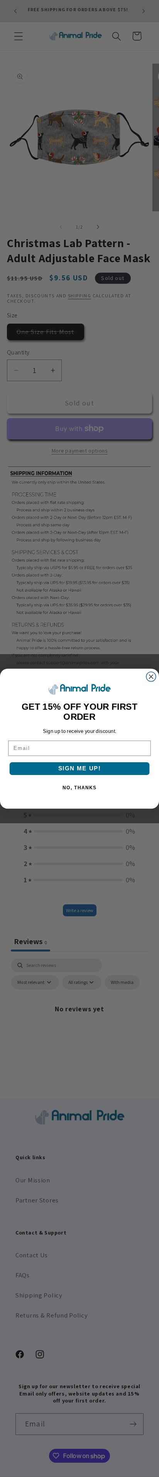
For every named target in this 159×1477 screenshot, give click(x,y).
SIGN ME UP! (79, 768)
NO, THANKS (79, 787)
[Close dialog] (151, 676)
